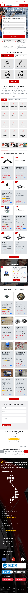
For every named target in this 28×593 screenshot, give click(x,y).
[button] (25, 273)
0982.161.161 (6, 513)
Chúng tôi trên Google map (10, 517)
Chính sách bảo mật (7, 541)
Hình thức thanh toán (8, 551)
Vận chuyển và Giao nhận (9, 549)
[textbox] (13, 21)
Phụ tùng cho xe (5, 107)
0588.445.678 (7, 525)
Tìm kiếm (24, 5)
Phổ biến (4, 99)
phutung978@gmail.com (9, 515)
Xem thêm (14, 81)
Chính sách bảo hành (8, 543)
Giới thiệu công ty (7, 536)
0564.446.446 (20, 2)
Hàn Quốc (17, 99)
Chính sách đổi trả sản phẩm (9, 546)
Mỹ (24, 99)
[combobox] (14, 21)
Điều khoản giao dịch (8, 538)
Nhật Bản (10, 99)
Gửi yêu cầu (7, 425)
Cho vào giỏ (17, 280)
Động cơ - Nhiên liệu (8, 55)
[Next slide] (26, 451)
